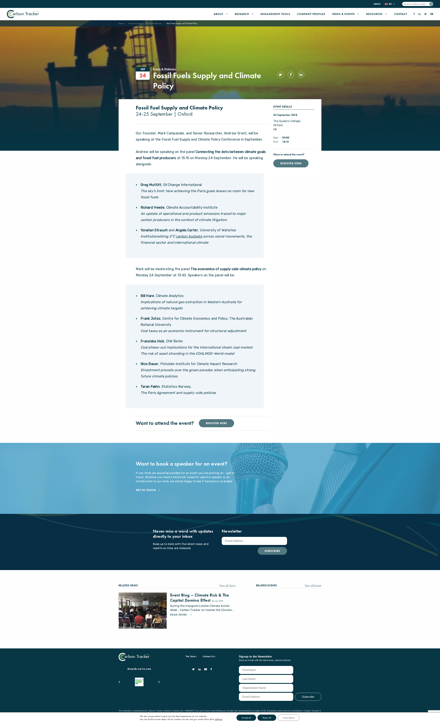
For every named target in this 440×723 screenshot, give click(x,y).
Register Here (290, 163)
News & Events (343, 14)
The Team (190, 656)
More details (288, 717)
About (218, 14)
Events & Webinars (154, 23)
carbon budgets (189, 236)
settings (218, 719)
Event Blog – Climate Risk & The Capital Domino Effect (199, 597)
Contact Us (208, 656)
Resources (374, 14)
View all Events (313, 585)
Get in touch (146, 490)
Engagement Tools (275, 14)
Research (242, 14)
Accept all (246, 717)
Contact (400, 14)
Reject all (267, 717)
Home (121, 23)
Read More (179, 614)
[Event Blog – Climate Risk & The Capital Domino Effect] (143, 611)
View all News (227, 585)
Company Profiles (311, 14)
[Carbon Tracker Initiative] (23, 14)
